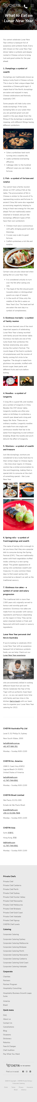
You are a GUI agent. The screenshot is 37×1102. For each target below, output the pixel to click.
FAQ (5, 1015)
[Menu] (32, 5)
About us (7, 1019)
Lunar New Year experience (14, 655)
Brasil (5, 1005)
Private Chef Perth (10, 889)
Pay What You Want (11, 1054)
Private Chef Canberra (12, 885)
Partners (6, 980)
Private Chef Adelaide (12, 916)
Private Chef (8, 881)
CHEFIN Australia (11, 5)
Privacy (21, 1087)
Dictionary (7, 1038)
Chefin (18, 1065)
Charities (6, 976)
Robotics (6, 1042)
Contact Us (7, 1023)
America (6, 1001)
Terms (13, 1087)
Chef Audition (8, 1050)
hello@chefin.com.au (11, 743)
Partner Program (10, 984)
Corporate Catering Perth (13, 951)
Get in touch (15, 701)
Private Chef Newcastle (12, 901)
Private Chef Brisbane (12, 909)
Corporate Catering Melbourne (15, 943)
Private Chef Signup (11, 920)
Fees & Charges (9, 1046)
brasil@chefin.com (10, 810)
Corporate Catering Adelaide (15, 966)
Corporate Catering (11, 934)
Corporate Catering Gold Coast (15, 962)
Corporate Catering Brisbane (14, 947)
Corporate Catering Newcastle (15, 955)
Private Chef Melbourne (13, 905)
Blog (5, 1031)
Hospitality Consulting (12, 988)
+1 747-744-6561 (10, 780)
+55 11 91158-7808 (11, 813)
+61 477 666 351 (10, 746)
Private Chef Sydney (11, 893)
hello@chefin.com (10, 777)
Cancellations (8, 1027)
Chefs (6, 1087)
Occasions (7, 1034)
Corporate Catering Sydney (14, 939)
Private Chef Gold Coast (13, 912)
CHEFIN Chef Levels (11, 924)
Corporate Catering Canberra (15, 959)
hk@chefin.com (9, 842)
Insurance (30, 1087)
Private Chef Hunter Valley (14, 897)
